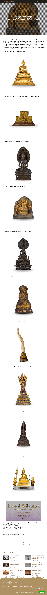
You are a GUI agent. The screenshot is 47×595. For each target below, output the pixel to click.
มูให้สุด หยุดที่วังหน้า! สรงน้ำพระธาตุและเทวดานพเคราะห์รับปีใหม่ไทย (16, 572)
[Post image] (6, 557)
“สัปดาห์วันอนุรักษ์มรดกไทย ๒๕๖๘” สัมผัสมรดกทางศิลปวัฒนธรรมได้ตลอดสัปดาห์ (37, 572)
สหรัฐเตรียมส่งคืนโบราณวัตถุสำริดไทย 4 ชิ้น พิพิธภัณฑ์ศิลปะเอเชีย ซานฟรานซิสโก (38, 557)
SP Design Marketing (25, 593)
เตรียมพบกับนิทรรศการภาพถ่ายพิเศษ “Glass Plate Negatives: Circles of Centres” (15, 557)
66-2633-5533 (7, 586)
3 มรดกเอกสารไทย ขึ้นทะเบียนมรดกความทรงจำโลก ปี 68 (37, 564)
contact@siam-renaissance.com (27, 586)
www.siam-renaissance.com (21, 592)
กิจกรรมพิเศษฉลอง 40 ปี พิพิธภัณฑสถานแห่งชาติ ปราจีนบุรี (14, 565)
